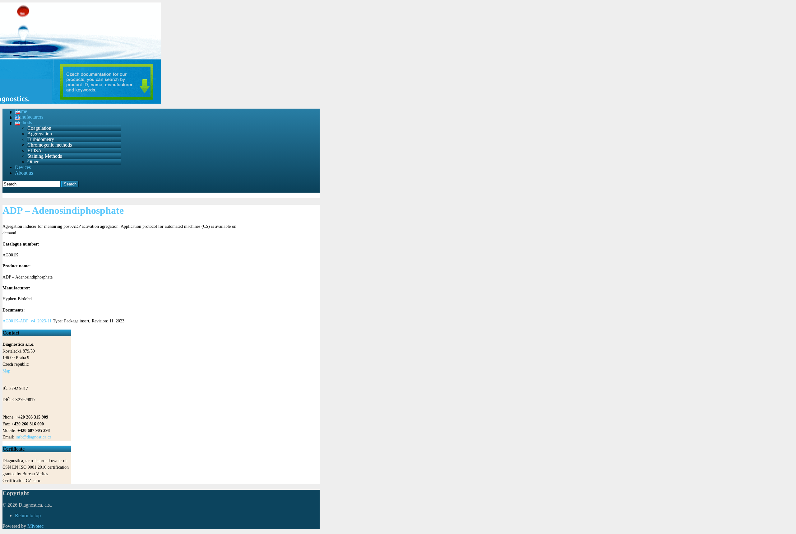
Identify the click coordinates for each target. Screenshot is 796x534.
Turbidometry (40, 139)
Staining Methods (44, 156)
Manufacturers (29, 116)
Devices (23, 167)
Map (6, 371)
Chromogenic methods (49, 145)
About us (24, 173)
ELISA (34, 150)
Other (33, 161)
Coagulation (39, 128)
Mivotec (35, 526)
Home (21, 111)
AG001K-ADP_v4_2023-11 (27, 321)
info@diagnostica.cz (33, 437)
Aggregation (39, 133)
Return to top (28, 515)
